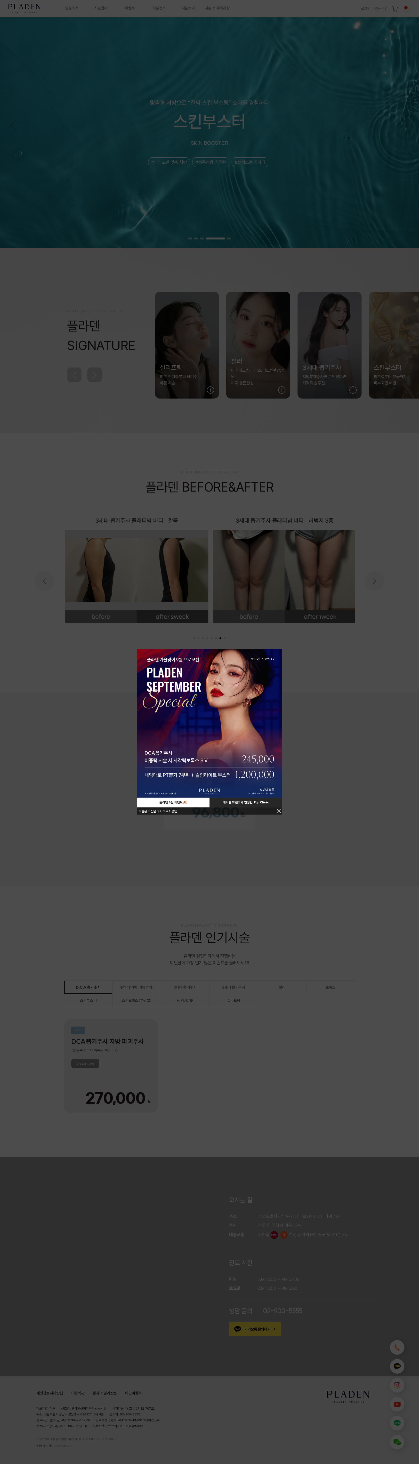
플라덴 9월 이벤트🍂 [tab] (173, 802)
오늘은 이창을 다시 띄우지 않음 (158, 811)
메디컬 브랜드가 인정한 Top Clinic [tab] (246, 802)
